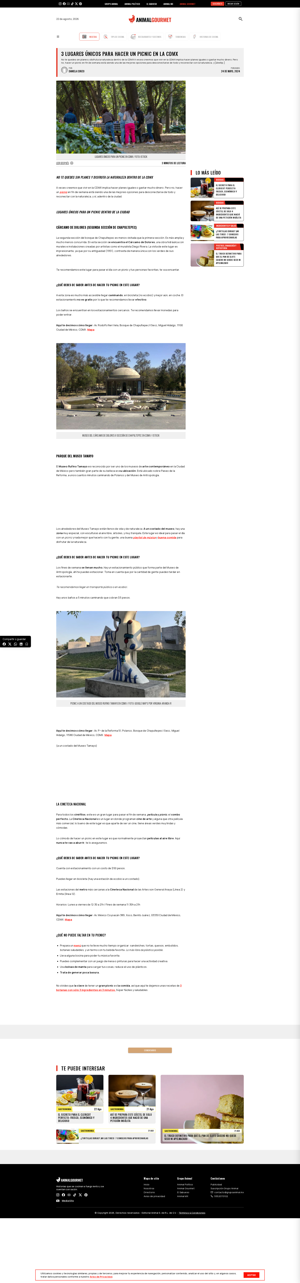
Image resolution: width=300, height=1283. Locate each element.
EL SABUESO (152, 3)
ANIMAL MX (168, 3)
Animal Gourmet (186, 1098)
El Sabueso (183, 1102)
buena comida (167, 498)
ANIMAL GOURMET (187, 3)
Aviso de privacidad (154, 1106)
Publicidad (216, 1094)
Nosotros (149, 1098)
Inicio (147, 1094)
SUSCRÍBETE (217, 3)
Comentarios (150, 960)
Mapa (91, 329)
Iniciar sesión (233, 3)
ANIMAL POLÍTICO (132, 3)
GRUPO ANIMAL (111, 3)
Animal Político (185, 1094)
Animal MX (182, 1106)
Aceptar (251, 1275)
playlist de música (144, 498)
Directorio (149, 1102)
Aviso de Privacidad (101, 1276)
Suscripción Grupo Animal (224, 1098)
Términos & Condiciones (192, 1122)
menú (77, 855)
